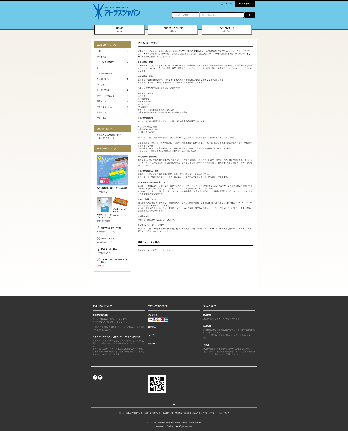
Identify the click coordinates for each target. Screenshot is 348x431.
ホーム (121, 413)
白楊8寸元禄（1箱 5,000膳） (111, 228)
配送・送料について (152, 413)
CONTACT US (227, 29)
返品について (168, 413)
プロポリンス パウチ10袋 (120, 210)
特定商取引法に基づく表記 (186, 413)
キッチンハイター (107, 238)
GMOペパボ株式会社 (188, 51)
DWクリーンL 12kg (109, 249)
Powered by (160, 426)
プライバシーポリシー (207, 413)
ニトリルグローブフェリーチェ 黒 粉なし (114, 261)
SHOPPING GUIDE (173, 29)
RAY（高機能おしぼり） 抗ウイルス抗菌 (112, 188)
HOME (119, 29)
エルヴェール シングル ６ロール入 (104, 216)
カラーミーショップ (152, 54)
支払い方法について (134, 413)
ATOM (226, 413)
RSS (220, 413)
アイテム (246, 3)
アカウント (228, 4)
